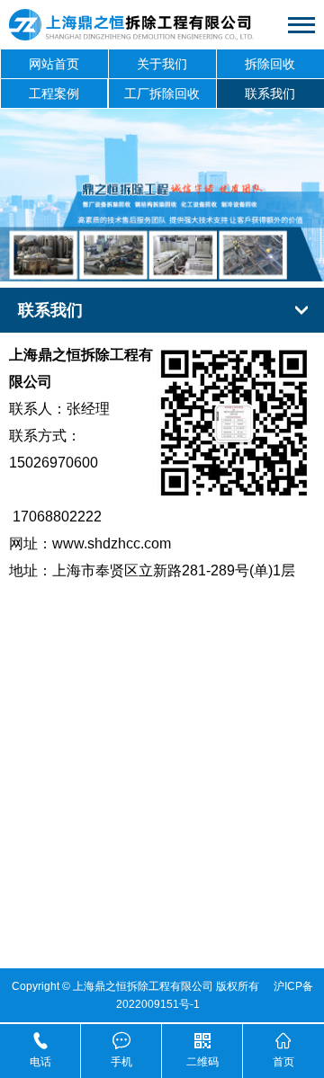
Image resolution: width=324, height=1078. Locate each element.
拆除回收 (270, 64)
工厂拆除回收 (162, 93)
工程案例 (54, 93)
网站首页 (54, 64)
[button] (142, 261)
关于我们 (162, 64)
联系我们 (270, 93)
